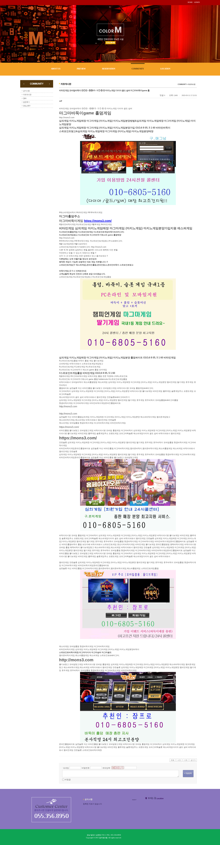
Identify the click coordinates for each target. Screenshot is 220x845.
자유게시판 (27, 95)
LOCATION (165, 69)
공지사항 (26, 91)
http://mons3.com (66, 117)
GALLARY (26, 106)
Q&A (24, 98)
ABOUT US (55, 69)
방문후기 (26, 102)
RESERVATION (108, 69)
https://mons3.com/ (69, 427)
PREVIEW (81, 69)
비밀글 (68, 779)
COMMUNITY (138, 69)
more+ (134, 799)
